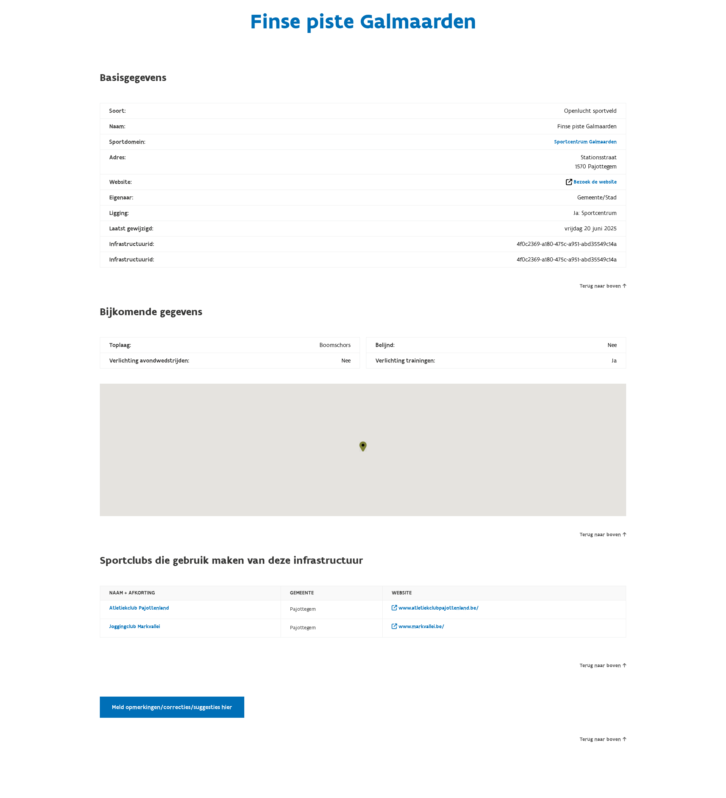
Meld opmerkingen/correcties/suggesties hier (172, 707)
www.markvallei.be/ (420, 626)
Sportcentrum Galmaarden (585, 141)
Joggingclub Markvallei (134, 626)
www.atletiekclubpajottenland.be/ (438, 608)
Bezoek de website (595, 182)
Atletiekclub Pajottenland (139, 608)
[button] (363, 446)
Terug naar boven (600, 286)
